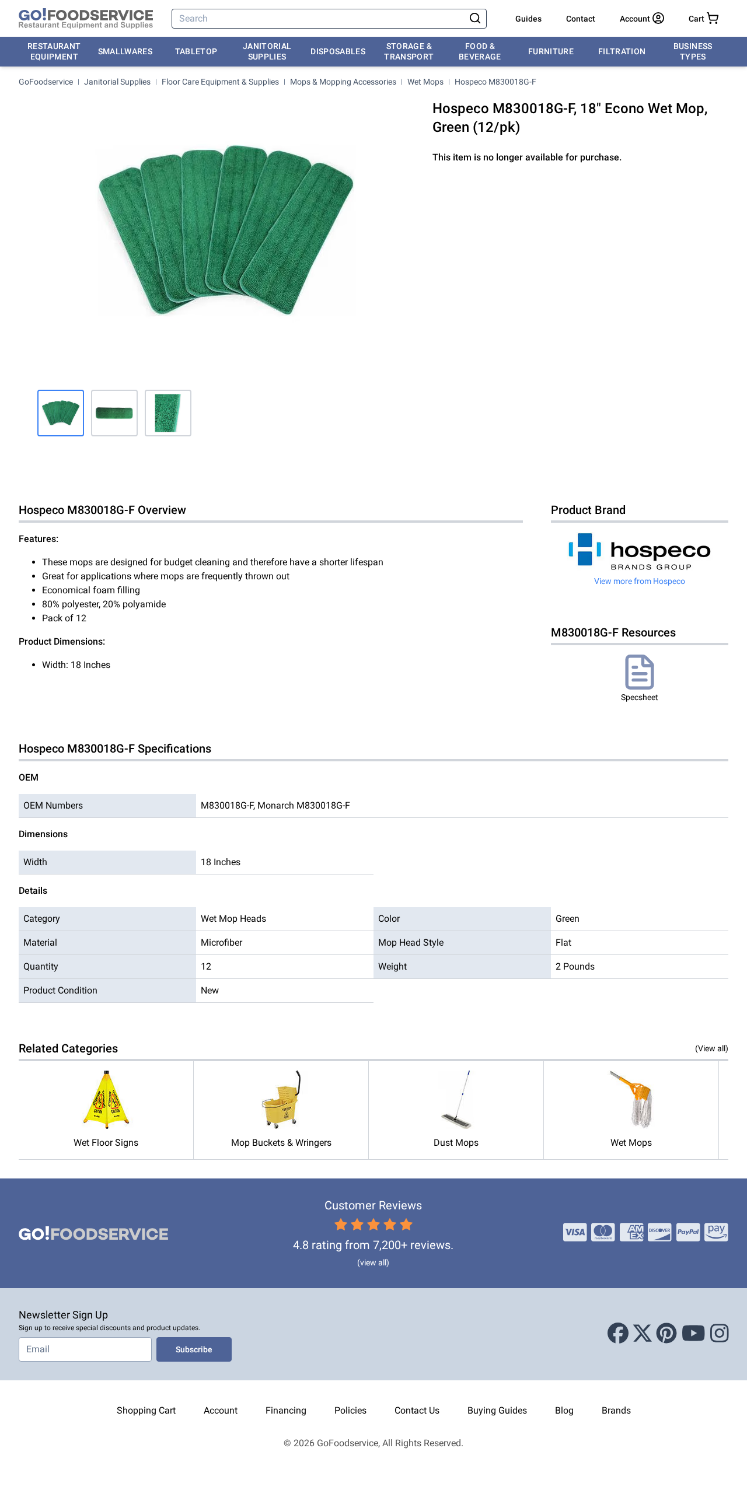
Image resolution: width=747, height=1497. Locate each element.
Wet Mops (425, 81)
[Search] (475, 18)
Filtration (622, 51)
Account (221, 1410)
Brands (616, 1410)
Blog (564, 1410)
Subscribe (194, 1349)
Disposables (337, 51)
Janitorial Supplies (267, 51)
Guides (528, 18)
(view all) (373, 1262)
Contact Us (417, 1410)
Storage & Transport (409, 51)
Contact (580, 18)
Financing (286, 1410)
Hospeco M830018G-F (495, 81)
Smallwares (125, 51)
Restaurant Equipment (54, 51)
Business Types (693, 51)
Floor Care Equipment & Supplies (220, 81)
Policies (350, 1410)
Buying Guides (497, 1410)
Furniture (551, 51)
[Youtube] (694, 1334)
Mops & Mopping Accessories (343, 81)
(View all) (711, 1048)
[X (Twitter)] (642, 1334)
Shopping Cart (146, 1410)
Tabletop (196, 51)
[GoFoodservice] (86, 18)
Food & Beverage (480, 51)
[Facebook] (618, 1334)
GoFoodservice (46, 81)
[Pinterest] (666, 1334)
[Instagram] (719, 1334)
